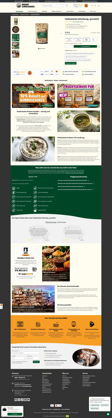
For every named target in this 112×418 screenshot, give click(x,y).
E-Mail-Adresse (15, 350)
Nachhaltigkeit (65, 384)
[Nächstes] (61, 33)
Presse (63, 385)
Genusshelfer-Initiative (67, 377)
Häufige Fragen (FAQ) (46, 390)
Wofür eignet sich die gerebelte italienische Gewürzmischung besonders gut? (75, 183)
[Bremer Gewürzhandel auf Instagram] (19, 399)
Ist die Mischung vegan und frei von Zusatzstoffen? (78, 60)
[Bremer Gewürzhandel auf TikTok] (22, 399)
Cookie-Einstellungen (46, 392)
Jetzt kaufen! (15, 414)
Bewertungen (63, 80)
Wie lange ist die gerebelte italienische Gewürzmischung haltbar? (72, 180)
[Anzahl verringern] (66, 46)
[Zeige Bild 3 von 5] (41, 48)
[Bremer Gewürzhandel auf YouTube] (28, 399)
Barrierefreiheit (45, 380)
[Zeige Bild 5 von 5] (44, 48)
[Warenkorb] (98, 5)
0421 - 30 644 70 (20, 377)
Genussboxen (85, 380)
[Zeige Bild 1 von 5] (38, 48)
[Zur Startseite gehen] (26, 5)
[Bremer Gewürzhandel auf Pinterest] (25, 399)
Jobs (63, 388)
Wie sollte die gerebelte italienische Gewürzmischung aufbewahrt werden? (74, 189)
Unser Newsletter (86, 384)
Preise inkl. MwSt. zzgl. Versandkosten (72, 34)
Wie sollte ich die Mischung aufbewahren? (76, 57)
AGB (43, 377)
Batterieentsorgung (46, 385)
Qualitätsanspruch (66, 382)
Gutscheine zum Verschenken (89, 382)
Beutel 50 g (86, 39)
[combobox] (53, 5)
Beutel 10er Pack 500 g (78, 39)
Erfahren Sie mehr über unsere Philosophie (74, 173)
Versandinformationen (47, 384)
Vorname (14, 356)
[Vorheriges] (22, 33)
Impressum (44, 375)
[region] (37, 38)
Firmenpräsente (86, 379)
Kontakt (44, 387)
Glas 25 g (93, 39)
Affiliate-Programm (87, 385)
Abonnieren (36, 361)
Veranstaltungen (66, 380)
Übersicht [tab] (31, 176)
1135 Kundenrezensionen (77, 21)
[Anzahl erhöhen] (72, 46)
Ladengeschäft (65, 379)
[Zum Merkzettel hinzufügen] (98, 46)
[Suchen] (66, 5)
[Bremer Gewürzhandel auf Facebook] (16, 399)
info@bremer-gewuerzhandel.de (23, 384)
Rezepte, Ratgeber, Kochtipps (89, 375)
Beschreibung (49, 80)
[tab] (51, 222)
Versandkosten (53, 412)
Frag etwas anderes (70, 63)
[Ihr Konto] (95, 5)
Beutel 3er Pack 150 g (69, 39)
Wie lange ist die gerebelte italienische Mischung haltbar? (80, 53)
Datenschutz (45, 379)
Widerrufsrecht (45, 382)
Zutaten (56, 80)
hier (31, 278)
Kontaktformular (27, 386)
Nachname (29, 356)
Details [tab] (35, 176)
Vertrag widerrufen (46, 388)
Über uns (64, 375)
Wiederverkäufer (86, 377)
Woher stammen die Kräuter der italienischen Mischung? (70, 186)
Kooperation (65, 387)
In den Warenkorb (85, 46)
